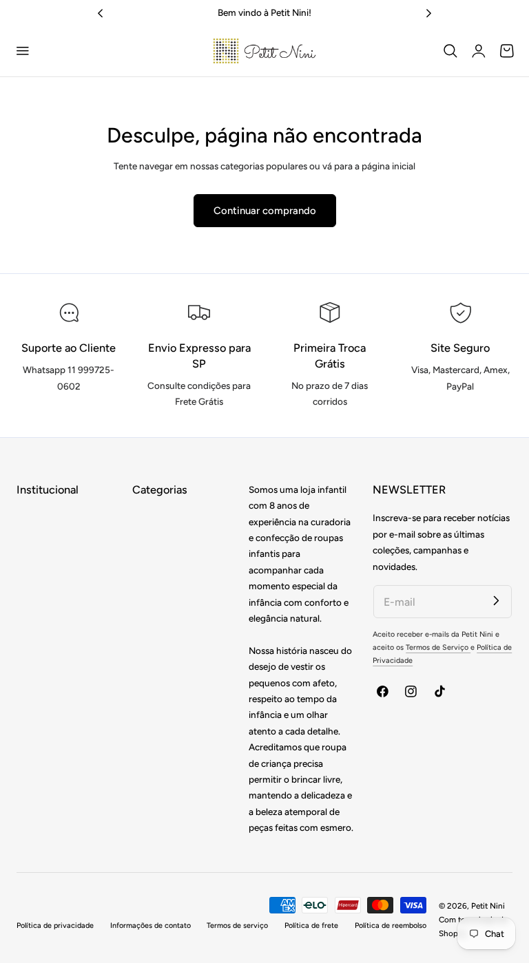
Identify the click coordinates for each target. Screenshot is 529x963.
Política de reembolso (390, 925)
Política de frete (311, 925)
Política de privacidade (55, 925)
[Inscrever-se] (496, 600)
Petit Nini (488, 906)
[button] (22, 51)
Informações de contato (150, 925)
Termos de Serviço (438, 647)
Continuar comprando (265, 210)
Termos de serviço (237, 925)
